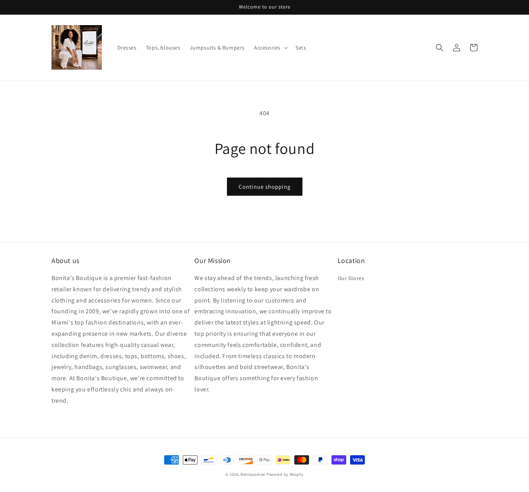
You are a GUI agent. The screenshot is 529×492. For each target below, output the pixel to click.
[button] (270, 47)
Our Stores (351, 278)
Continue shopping (265, 186)
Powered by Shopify (285, 474)
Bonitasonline (252, 474)
